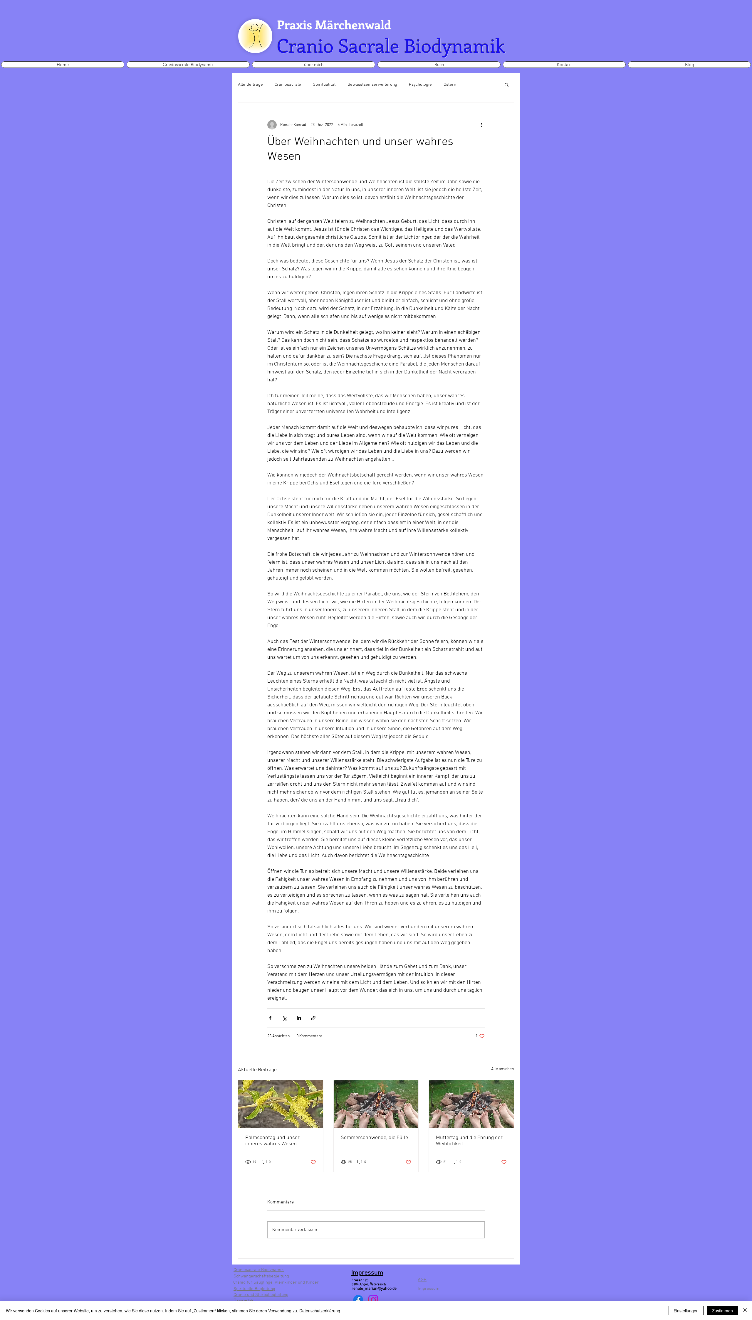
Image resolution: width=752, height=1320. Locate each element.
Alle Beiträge (250, 84)
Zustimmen (722, 1311)
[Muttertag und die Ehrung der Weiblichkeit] (471, 1104)
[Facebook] (358, 1299)
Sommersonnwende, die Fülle (374, 1138)
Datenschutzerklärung (319, 1311)
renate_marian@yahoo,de (374, 1288)
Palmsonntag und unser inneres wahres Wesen (272, 1141)
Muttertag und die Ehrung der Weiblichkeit (469, 1141)
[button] (506, 84)
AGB (422, 1280)
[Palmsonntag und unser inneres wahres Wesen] (280, 1104)
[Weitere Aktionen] (481, 124)
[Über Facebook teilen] (270, 1018)
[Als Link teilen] (313, 1018)
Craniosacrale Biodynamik (259, 1269)
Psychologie (420, 84)
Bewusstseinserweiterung (372, 84)
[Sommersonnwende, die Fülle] (376, 1104)
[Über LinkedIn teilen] (299, 1018)
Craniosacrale (288, 84)
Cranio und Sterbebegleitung (261, 1294)
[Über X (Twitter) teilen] (284, 1018)
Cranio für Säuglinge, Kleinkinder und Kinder (276, 1282)
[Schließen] (744, 1310)
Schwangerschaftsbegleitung (261, 1276)
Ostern (450, 84)
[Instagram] (373, 1299)
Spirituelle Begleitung (254, 1289)
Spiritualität (324, 84)
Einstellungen (686, 1311)
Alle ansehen (502, 1069)
